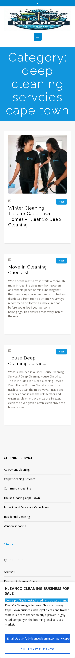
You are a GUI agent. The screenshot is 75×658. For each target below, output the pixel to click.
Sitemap (9, 544)
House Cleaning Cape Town (22, 498)
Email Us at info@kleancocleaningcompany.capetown (38, 638)
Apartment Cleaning (17, 469)
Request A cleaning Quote (21, 581)
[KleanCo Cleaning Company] (37, 19)
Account (9, 572)
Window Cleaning (15, 526)
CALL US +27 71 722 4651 (37, 649)
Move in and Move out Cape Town (26, 507)
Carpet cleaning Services (19, 479)
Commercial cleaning (17, 488)
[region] (37, 620)
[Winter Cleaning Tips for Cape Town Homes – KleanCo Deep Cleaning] (37, 164)
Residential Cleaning (17, 517)
